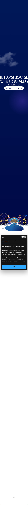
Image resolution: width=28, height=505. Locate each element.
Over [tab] (23, 241)
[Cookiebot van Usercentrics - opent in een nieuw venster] (20, 237)
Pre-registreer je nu (14, 88)
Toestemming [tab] (5, 241)
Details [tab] (14, 241)
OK (14, 266)
